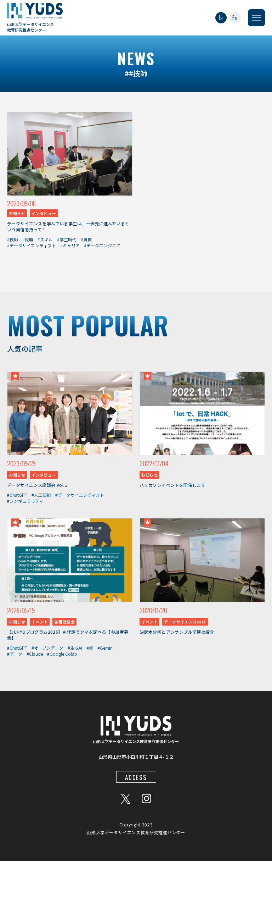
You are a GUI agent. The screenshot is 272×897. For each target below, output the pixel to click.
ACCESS (136, 777)
